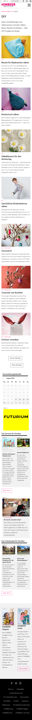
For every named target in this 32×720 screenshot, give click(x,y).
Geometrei (6, 251)
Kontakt (16, 701)
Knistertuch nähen (10, 114)
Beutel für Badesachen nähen (15, 63)
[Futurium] (16, 420)
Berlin (5, 1)
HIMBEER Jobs (8, 709)
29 (23, 399)
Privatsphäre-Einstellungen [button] (21, 705)
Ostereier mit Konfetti (12, 293)
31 (4, 403)
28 (20, 399)
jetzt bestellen (23, 668)
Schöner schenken (10, 340)
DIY (12, 11)
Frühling (8, 248)
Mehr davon (6, 490)
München (15, 1)
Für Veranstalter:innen (10, 697)
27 (16, 399)
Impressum (25, 701)
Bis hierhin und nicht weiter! (12, 520)
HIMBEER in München (23, 713)
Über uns (10, 689)
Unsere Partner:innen (16, 693)
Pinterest (27, 1)
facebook (23, 1)
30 (28, 399)
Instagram (30, 1)
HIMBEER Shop (7, 713)
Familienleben (5, 11)
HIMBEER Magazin (22, 709)
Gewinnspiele (24, 697)
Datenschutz (6, 705)
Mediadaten (20, 689)
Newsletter (6, 701)
